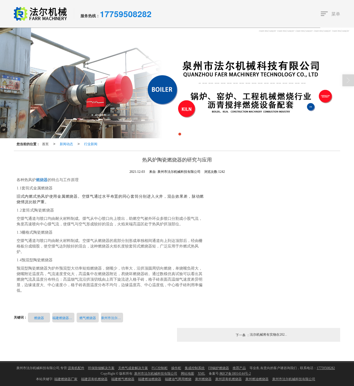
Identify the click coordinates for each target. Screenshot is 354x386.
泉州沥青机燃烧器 (228, 379)
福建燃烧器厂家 (63, 317)
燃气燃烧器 (87, 317)
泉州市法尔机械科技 (112, 317)
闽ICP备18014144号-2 (235, 373)
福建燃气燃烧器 (122, 379)
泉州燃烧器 (203, 379)
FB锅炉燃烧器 (218, 368)
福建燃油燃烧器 (149, 379)
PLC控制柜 (160, 368)
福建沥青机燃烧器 (94, 379)
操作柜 (176, 368)
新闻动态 (66, 143)
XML (201, 373)
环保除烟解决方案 (101, 368)
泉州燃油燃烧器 (257, 379)
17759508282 (326, 368)
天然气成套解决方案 (133, 368)
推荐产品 (239, 368)
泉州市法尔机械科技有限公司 (155, 373)
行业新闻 (90, 143)
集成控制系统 (195, 368)
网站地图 (187, 373)
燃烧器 (39, 317)
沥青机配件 (76, 368)
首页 (45, 143)
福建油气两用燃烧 (178, 379)
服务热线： (90, 15)
